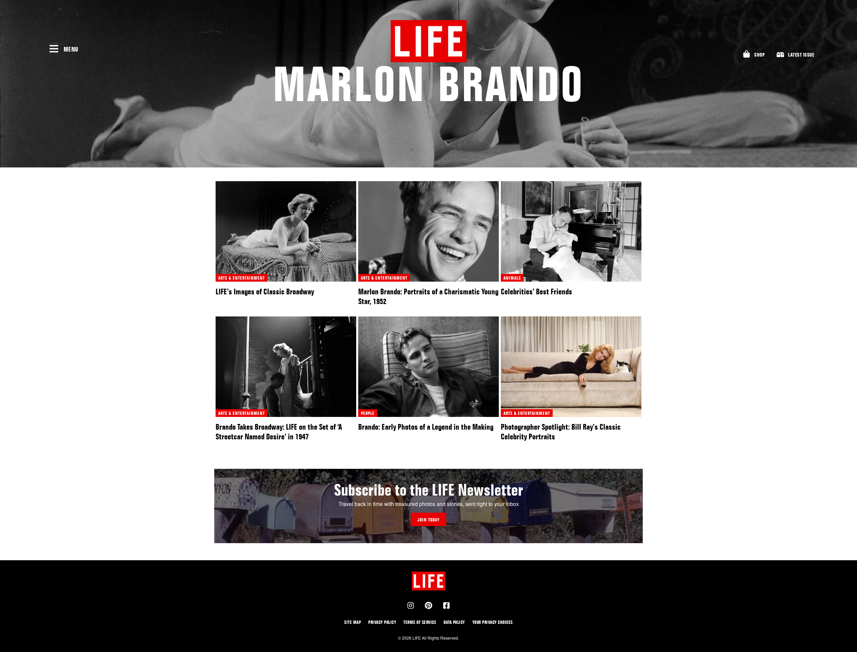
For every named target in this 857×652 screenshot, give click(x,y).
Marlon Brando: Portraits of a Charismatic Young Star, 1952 (428, 296)
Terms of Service (419, 622)
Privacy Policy (382, 622)
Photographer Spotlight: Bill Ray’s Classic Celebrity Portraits (561, 431)
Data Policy (454, 622)
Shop (759, 55)
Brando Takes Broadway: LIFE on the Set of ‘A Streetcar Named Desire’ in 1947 (279, 431)
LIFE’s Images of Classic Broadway (265, 291)
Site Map (352, 622)
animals (512, 278)
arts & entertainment (241, 278)
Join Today (428, 519)
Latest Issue (801, 55)
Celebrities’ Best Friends (536, 291)
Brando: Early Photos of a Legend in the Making (425, 427)
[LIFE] (428, 41)
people (368, 413)
